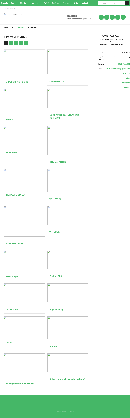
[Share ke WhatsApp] (21, 43)
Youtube (126, 87)
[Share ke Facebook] (11, 43)
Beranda (4, 3)
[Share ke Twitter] (16, 43)
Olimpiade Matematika (17, 82)
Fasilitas (55, 3)
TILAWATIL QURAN (15, 195)
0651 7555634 (72, 16)
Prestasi (66, 3)
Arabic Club (12, 309)
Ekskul (46, 3)
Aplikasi (85, 3)
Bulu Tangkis (12, 276)
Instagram (126, 83)
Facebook (126, 73)
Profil (13, 3)
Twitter (127, 78)
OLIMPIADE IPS (57, 81)
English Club (55, 276)
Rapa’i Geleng (56, 309)
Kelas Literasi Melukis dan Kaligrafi (67, 379)
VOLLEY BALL (56, 199)
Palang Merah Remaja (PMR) (20, 383)
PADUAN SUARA (57, 162)
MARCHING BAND (15, 244)
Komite (23, 3)
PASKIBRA (11, 152)
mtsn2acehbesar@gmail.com (79, 19)
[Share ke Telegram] (26, 43)
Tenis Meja (54, 232)
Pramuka (53, 346)
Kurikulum (35, 3)
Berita (76, 3)
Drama (9, 342)
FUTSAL (10, 119)
